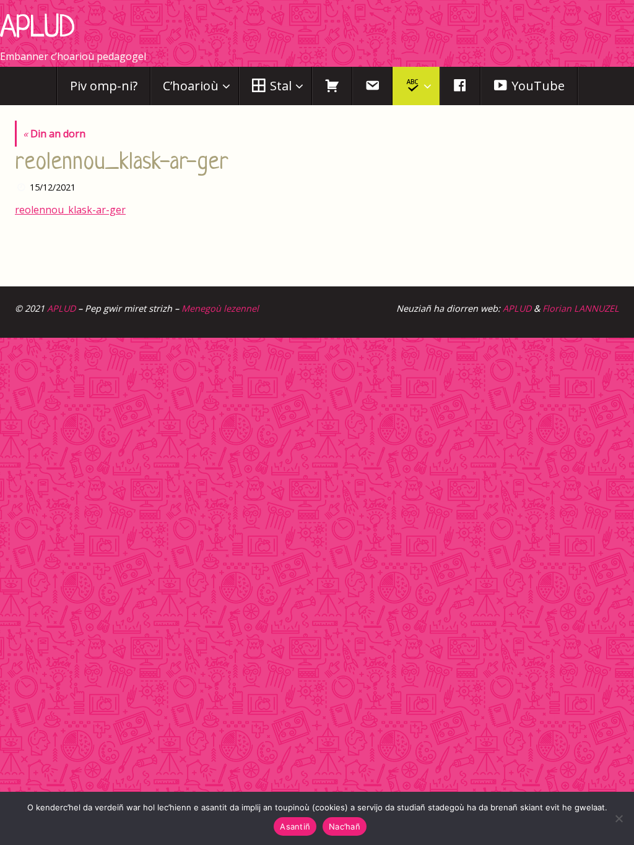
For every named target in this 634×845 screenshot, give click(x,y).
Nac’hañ (344, 826)
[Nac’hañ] (618, 818)
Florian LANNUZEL (580, 308)
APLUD (37, 29)
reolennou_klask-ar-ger (70, 210)
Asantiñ (295, 826)
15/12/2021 (53, 187)
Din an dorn (54, 133)
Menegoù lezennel (220, 308)
